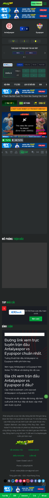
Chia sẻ (42, 103)
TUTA (7, 140)
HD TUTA (19, 140)
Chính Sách (33, 450)
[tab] (9, 103)
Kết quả (44, 495)
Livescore (24, 495)
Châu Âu (27, 64)
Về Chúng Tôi (16, 450)
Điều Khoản (18, 456)
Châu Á (20, 64)
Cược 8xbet (37, 3)
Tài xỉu (35, 64)
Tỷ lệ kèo (17, 84)
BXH (40, 84)
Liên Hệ (32, 456)
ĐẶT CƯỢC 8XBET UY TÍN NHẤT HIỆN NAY (29, 109)
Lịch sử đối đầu (29, 84)
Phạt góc (42, 64)
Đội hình (7, 84)
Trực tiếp (5, 495)
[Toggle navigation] (45, 3)
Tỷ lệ (34, 495)
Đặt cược (35, 319)
